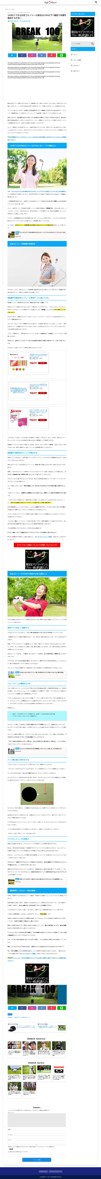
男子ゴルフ (76, 71)
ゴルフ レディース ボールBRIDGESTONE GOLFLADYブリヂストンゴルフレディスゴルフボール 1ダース (38, 386)
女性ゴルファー (26, 1017)
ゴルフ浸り (47, 1176)
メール (10, 1134)
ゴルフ (10, 1014)
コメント (11, 1112)
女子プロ (17, 1017)
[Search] (92, 44)
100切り (10, 1017)
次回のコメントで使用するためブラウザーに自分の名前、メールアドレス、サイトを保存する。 (31, 1146)
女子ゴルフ (76, 65)
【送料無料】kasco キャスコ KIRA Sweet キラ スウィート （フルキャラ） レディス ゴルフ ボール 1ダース (38, 356)
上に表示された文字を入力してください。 (18, 1151)
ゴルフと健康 (77, 60)
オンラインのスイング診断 (27, 953)
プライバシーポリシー (55, 1171)
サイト (9, 1140)
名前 (9, 1129)
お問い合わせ (43, 1171)
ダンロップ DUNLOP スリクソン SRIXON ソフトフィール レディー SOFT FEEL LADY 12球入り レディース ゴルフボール (38, 411)
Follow (37, 993)
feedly (37, 998)
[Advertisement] (37, 90)
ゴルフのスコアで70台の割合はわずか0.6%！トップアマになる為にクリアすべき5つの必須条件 (38, 191)
